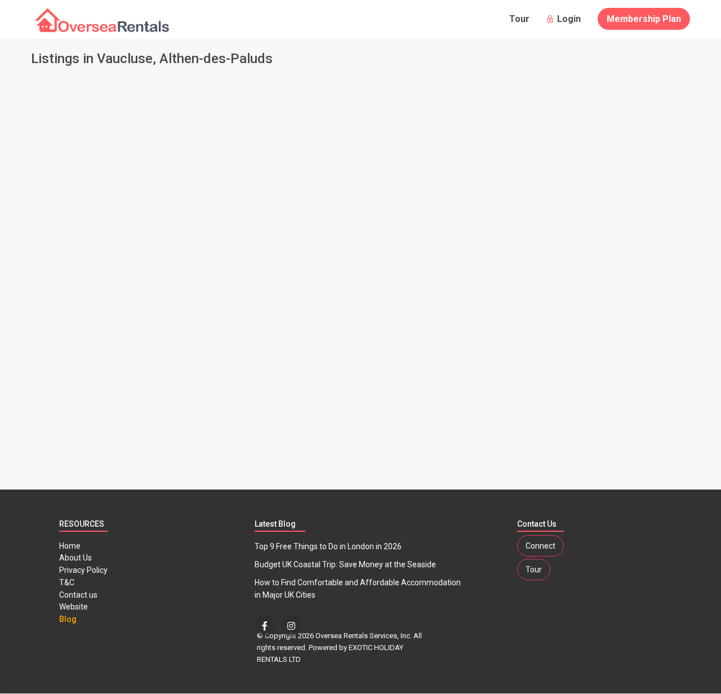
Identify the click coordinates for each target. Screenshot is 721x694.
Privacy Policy (83, 570)
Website (73, 606)
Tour (519, 19)
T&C (66, 582)
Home (70, 545)
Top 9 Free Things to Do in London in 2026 (328, 546)
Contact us (78, 594)
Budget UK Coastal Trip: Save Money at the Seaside (345, 564)
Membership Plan (644, 19)
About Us (75, 557)
